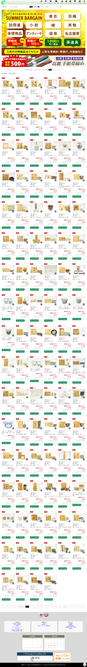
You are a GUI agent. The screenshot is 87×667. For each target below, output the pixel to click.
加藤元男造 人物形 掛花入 (21, 217)
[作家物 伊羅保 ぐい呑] (8, 239)
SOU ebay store (17, 624)
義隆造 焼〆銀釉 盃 (48, 589)
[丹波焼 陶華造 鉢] (36, 270)
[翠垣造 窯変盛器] (36, 332)
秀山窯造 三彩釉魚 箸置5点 (64, 465)
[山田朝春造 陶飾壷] (64, 84)
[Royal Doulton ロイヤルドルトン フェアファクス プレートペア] (36, 394)
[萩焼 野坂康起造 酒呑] (22, 580)
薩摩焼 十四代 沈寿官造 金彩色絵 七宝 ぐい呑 (8, 590)
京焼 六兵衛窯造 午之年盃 (63, 155)
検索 (31, 6)
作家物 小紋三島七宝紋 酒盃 (78, 558)
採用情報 (70, 624)
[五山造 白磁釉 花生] (36, 487)
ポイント (75, 3)
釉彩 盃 (3, 155)
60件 (43, 69)
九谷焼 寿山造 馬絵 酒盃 (35, 527)
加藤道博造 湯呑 (5, 558)
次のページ (66, 606)
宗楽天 (17, 625)
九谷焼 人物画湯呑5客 (34, 370)
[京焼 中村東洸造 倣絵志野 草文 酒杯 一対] (64, 177)
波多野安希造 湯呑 (76, 403)
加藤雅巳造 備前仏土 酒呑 (49, 434)
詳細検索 (36, 6)
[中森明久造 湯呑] (22, 487)
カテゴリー (4, 6)
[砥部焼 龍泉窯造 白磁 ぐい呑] (50, 518)
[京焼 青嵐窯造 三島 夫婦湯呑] (50, 301)
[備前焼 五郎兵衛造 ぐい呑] (78, 177)
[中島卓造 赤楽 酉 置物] (64, 208)
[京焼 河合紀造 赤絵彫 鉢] (78, 239)
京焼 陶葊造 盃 (61, 124)
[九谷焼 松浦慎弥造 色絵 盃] (22, 177)
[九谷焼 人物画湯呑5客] (36, 363)
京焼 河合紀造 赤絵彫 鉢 (77, 248)
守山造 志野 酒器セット (77, 124)
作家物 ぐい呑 (47, 465)
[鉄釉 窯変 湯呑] (50, 208)
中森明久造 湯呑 (19, 496)
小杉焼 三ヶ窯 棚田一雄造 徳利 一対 (64, 497)
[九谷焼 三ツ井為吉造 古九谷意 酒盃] (64, 518)
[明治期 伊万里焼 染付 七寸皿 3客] (8, 425)
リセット (42, 6)
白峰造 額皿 (74, 341)
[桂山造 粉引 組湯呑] (50, 239)
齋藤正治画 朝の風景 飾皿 (21, 279)
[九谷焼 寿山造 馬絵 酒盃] (36, 518)
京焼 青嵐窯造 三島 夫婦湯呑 (50, 310)
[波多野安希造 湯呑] (78, 394)
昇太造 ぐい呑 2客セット (21, 527)
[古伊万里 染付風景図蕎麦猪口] (64, 301)
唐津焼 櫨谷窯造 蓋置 (77, 465)
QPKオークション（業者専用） (44, 625)
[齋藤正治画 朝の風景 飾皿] (22, 270)
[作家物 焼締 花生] (36, 425)
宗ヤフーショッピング (17, 627)
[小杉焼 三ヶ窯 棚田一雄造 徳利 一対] (64, 487)
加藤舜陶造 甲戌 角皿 (6, 217)
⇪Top (85, 664)
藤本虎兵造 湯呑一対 (20, 403)
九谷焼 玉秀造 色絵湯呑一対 (50, 403)
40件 (40, 69)
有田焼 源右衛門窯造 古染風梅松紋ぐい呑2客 (78, 373)
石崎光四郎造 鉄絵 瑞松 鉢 (7, 279)
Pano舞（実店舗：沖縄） (17, 630)
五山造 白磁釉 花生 (34, 496)
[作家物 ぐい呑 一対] (36, 301)
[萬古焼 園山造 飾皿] (50, 332)
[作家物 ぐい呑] (50, 456)
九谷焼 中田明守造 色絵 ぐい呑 (8, 497)
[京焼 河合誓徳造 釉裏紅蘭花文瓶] (64, 363)
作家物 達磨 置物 (5, 93)
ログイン (41, 3)
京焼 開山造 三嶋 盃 (77, 217)
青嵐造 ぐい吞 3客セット (7, 527)
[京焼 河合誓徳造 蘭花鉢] (22, 332)
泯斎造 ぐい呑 (19, 155)
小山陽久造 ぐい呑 (19, 372)
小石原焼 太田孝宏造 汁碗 (63, 279)
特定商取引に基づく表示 (70, 627)
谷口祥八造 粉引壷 (5, 372)
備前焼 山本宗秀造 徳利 (21, 310)
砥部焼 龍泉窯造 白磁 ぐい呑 (50, 527)
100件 (50, 69)
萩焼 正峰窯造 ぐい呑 (34, 465)
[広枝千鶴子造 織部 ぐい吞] (50, 549)
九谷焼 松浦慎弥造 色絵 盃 (22, 186)
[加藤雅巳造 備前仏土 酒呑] (50, 425)
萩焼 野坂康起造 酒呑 (20, 589)
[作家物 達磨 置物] (8, 84)
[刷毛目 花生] (36, 146)
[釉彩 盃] (8, 146)
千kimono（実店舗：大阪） (17, 629)
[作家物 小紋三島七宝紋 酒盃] (78, 549)
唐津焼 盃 (32, 558)
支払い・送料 (56, 3)
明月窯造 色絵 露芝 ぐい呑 (50, 155)
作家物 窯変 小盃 (34, 186)
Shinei (44, 623)
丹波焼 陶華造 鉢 (34, 279)
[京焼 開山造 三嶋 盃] (78, 208)
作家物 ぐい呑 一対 (34, 310)
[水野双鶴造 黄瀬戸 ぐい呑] (8, 456)
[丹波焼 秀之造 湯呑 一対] (50, 177)
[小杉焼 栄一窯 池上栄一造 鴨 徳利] (50, 487)
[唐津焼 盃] (36, 549)
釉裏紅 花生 (74, 155)
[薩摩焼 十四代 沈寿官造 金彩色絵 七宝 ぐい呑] (8, 580)
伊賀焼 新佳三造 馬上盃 (63, 558)
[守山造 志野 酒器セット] (78, 115)
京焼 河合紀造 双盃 (48, 93)
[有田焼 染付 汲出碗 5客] (36, 208)
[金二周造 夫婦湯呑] (50, 363)
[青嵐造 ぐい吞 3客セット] (8, 518)
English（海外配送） (17, 623)
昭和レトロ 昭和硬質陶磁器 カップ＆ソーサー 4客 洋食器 (64, 404)
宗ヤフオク (17, 628)
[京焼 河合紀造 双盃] (50, 84)
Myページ (62, 3)
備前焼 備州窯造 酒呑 (62, 434)
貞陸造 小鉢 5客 (76, 279)
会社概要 (79, 3)
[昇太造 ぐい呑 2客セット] (22, 518)
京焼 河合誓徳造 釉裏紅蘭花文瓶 (64, 373)
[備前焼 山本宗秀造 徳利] (22, 301)
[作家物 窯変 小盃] (36, 177)
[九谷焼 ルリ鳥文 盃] (78, 518)
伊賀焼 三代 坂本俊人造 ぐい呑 (22, 559)
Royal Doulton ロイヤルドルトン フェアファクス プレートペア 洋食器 (50, 280)
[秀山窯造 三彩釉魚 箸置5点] (64, 456)
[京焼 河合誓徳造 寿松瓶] (22, 425)
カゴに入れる (7, 103)
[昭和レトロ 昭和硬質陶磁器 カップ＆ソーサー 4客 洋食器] (64, 394)
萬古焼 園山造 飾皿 (48, 341)
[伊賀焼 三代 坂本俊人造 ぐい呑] (22, 549)
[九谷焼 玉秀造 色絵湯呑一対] (50, 394)
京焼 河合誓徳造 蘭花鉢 (21, 341)
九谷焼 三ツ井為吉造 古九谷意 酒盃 (64, 528)
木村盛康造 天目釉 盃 (34, 589)
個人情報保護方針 (70, 626)
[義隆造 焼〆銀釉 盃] (50, 580)
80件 (46, 69)
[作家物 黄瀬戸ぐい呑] (8, 394)
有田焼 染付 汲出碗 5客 (35, 217)
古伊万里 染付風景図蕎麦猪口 (64, 308)
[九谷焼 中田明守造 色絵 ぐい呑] (8, 487)
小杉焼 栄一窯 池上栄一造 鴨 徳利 (50, 497)
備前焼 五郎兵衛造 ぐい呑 (77, 186)
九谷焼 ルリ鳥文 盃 (76, 527)
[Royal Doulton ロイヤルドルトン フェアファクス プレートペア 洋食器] (50, 270)
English (84, 3)
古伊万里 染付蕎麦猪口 (6, 339)
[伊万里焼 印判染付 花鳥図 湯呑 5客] (8, 301)
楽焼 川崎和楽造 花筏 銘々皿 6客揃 (78, 495)
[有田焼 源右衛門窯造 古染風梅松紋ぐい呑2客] (78, 363)
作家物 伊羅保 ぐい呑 (6, 248)
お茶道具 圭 (44, 624)
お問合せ (70, 3)
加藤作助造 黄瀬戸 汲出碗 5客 (36, 249)
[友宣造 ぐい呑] (50, 115)
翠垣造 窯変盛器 (33, 341)
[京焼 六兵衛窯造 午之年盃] (64, 146)
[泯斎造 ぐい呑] (22, 146)
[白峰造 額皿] (78, 332)
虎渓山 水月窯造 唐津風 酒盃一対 (22, 466)
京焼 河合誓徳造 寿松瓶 (21, 434)
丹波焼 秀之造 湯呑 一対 (49, 186)
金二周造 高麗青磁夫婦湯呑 (63, 341)
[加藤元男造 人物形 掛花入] (22, 208)
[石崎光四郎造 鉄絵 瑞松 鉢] (8, 270)
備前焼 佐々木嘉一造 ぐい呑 (22, 248)
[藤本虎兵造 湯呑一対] (22, 394)
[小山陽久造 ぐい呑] (22, 363)
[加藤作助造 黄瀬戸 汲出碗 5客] (36, 239)
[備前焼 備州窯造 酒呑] (64, 425)
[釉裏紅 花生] (78, 146)
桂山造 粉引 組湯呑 (48, 248)
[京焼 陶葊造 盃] (64, 115)
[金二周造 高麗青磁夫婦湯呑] (64, 332)
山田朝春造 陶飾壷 (62, 93)
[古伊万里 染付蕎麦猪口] (8, 332)
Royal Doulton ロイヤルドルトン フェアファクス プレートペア (36, 404)
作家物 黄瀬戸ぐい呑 (6, 403)
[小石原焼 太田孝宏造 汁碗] (64, 270)
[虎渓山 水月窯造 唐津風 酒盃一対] (22, 456)
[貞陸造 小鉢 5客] (78, 270)
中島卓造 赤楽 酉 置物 (63, 217)
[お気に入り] (61, 7)
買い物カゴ (50, 3)
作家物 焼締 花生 (34, 434)
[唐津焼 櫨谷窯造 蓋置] (78, 456)
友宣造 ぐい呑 (47, 124)
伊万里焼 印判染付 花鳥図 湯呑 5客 (8, 309)
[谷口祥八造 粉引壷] (8, 363)
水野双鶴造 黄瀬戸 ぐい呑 (7, 465)
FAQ (66, 3)
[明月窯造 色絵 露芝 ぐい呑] (50, 146)
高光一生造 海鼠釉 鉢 (6, 186)
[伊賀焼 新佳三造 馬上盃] (64, 549)
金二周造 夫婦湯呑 (48, 372)
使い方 (46, 3)
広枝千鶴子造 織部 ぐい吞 (49, 558)
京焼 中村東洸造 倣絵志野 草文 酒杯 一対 (64, 187)
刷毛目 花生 (32, 155)
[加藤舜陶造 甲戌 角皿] (8, 208)
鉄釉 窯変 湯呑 (47, 217)
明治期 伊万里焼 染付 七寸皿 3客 (8, 433)
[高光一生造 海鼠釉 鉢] (8, 177)
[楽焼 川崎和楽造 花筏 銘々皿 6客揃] (78, 487)
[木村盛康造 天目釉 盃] (36, 580)
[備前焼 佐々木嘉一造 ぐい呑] (22, 239)
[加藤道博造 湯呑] (8, 549)
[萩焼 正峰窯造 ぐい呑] (36, 456)
